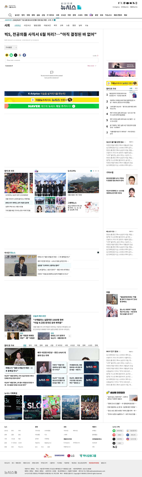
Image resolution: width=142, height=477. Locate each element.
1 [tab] (91, 171)
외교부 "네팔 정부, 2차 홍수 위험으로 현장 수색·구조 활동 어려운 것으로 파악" (19, 383)
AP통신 (94, 430)
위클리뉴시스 (134, 7)
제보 (125, 15)
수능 (86, 25)
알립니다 (103, 463)
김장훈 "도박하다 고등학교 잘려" (48, 265)
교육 (61, 25)
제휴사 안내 (26, 463)
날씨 (80, 25)
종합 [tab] (136, 88)
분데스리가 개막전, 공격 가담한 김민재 (17, 203)
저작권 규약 (44, 463)
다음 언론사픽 (133, 431)
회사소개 (6, 463)
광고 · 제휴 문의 (16, 463)
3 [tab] (96, 171)
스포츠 (80, 15)
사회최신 (18, 25)
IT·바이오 (50, 15)
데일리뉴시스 (47, 443)
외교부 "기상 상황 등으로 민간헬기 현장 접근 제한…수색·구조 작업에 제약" (59, 380)
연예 (86, 15)
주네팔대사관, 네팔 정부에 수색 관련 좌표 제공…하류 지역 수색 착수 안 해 (76, 367)
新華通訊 (94, 435)
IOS (93, 447)
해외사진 (75, 430)
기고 (45, 435)
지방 (69, 15)
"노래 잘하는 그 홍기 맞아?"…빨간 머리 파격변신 (54, 270)
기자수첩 (109, 172)
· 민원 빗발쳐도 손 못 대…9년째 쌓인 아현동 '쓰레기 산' (122, 407)
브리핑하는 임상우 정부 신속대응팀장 (17, 195)
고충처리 (52, 463)
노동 (67, 25)
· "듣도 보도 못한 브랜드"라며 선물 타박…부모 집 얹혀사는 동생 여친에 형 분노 (122, 411)
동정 (49, 447)
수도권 (63, 15)
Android (94, 443)
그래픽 (65, 435)
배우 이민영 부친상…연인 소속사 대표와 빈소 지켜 (52, 354)
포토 (101, 15)
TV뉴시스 (108, 15)
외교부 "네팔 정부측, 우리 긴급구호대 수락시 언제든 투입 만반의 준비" (19, 377)
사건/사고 (27, 25)
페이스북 (133, 435)
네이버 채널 (119, 431)
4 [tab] (98, 171)
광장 (96, 15)
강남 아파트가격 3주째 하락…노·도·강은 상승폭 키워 (75, 207)
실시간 (17, 15)
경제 (33, 15)
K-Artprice (116, 7)
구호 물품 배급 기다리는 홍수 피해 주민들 (18, 210)
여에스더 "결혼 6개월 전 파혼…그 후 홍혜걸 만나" (54, 257)
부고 (42, 447)
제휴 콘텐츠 (118, 15)
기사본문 (9, 47)
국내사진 (66, 430)
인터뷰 (37, 439)
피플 (108, 292)
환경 (74, 25)
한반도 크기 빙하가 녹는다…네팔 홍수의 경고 (58, 338)
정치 (23, 15)
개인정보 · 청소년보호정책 (79, 463)
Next (70, 336)
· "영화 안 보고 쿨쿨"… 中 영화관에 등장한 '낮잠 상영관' (122, 404)
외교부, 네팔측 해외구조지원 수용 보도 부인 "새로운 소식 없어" (76, 380)
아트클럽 (37, 435)
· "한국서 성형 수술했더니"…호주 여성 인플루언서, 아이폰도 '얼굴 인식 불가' (122, 414)
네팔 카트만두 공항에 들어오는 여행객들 (18, 199)
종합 (24, 345)
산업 (43, 15)
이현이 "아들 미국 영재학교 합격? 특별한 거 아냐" (59, 367)
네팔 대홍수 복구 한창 (75, 195)
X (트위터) (119, 439)
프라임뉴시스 (125, 7)
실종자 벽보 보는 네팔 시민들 (14, 207)
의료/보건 (47, 25)
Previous (5, 336)
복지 (55, 25)
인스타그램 (133, 439)
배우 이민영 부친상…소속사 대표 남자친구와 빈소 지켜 (54, 261)
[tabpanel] (83, 186)
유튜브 (119, 435)
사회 (57, 15)
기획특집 (46, 439)
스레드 (119, 443)
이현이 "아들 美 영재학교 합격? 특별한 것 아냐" (53, 274)
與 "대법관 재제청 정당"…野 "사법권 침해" (27, 338)
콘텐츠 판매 (35, 463)
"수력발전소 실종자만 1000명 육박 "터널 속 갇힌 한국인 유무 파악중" (48, 321)
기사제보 (59, 463)
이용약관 (66, 463)
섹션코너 (37, 443)
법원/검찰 (37, 25)
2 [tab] (93, 171)
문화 (74, 15)
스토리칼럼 (47, 430)
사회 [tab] (131, 88)
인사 (36, 447)
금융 (38, 15)
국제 (28, 15)
